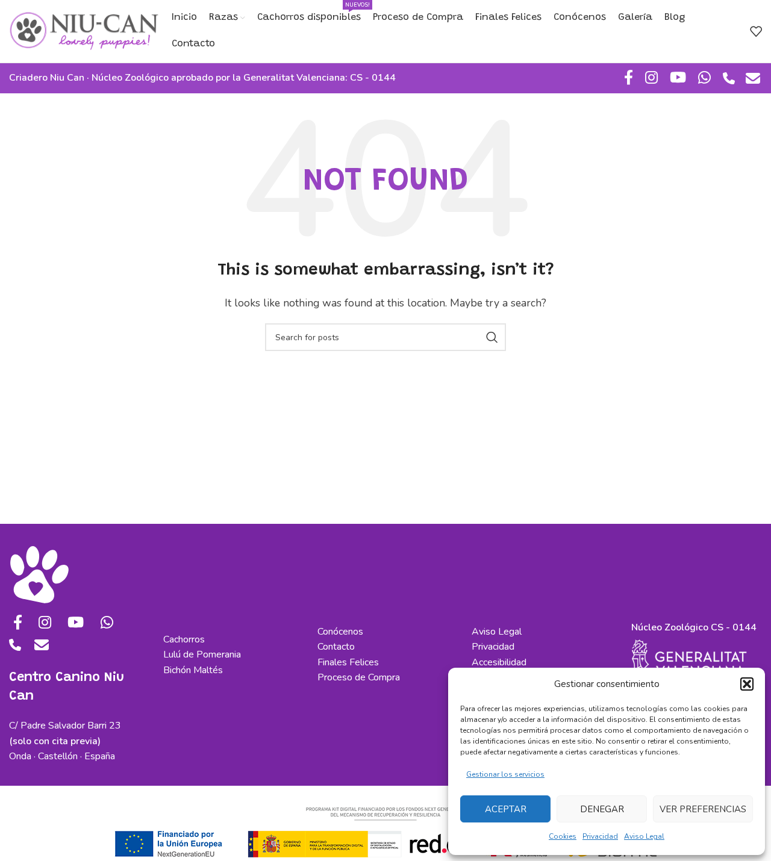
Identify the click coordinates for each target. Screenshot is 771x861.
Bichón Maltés (193, 670)
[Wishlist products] (756, 31)
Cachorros (184, 639)
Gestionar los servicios (505, 774)
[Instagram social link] (651, 78)
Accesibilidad (499, 662)
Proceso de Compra (358, 677)
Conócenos (340, 631)
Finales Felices (348, 662)
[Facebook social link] (628, 78)
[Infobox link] (729, 79)
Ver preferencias (703, 809)
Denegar (602, 809)
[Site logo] (84, 30)
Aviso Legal (644, 836)
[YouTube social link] (678, 78)
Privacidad (600, 836)
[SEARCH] (492, 337)
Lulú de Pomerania (202, 654)
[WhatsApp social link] (704, 78)
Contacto (336, 646)
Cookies (562, 836)
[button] (747, 684)
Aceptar (505, 809)
